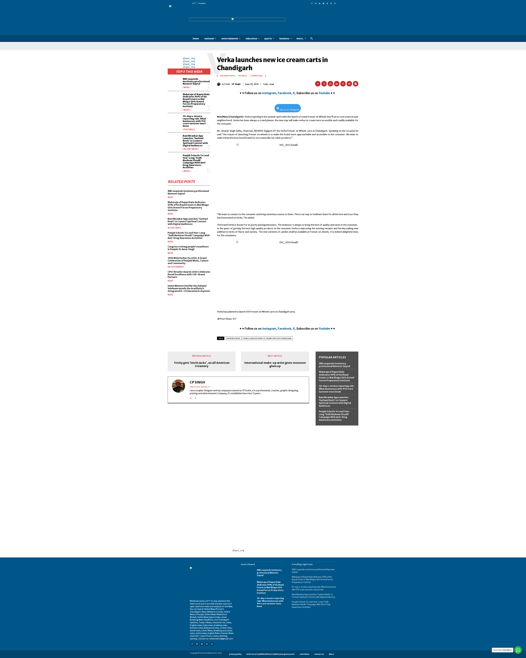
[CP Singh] (219, 84)
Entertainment (176, 267)
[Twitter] (331, 3)
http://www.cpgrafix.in (200, 387)
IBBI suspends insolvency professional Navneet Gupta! (196, 81)
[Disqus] (238, 443)
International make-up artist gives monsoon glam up (275, 364)
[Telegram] (355, 83)
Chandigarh (257, 76)
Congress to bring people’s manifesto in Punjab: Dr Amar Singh (188, 248)
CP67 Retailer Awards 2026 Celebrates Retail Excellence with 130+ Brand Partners (189, 274)
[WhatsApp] (335, 3)
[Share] (327, 3)
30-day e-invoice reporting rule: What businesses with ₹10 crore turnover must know (194, 121)
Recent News (191, 149)
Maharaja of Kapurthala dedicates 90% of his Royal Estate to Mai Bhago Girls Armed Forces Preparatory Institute (196, 100)
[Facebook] (312, 3)
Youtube (324, 93)
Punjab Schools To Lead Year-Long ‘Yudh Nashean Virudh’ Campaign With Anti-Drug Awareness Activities (196, 161)
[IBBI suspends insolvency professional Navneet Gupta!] (174, 83)
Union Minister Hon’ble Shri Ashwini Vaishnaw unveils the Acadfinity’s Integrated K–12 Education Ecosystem (189, 288)
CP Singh (236, 84)
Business (242, 76)
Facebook (284, 93)
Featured (189, 129)
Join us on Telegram (289, 110)
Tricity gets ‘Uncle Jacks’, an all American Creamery (201, 364)
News (186, 87)
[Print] (349, 83)
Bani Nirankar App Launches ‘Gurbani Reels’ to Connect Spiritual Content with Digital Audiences (195, 140)
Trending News (233, 338)
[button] (312, 39)
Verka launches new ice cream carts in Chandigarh (267, 338)
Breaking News (227, 76)
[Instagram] (316, 3)
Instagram (269, 93)
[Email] (343, 83)
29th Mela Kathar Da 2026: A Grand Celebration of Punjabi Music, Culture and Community (188, 261)
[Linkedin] (319, 3)
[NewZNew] (314, 20)
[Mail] (323, 3)
